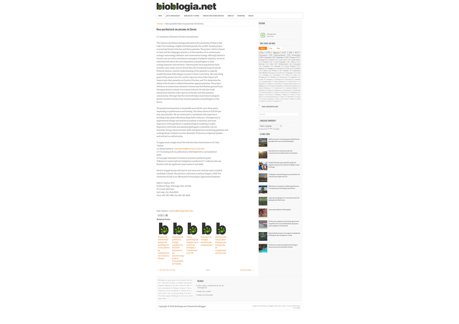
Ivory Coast (284, 99)
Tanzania (288, 79)
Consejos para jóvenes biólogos (213, 15)
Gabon (280, 73)
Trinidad (297, 79)
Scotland (297, 68)
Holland (261, 90)
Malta (298, 99)
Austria (272, 60)
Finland (266, 62)
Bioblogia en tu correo (191, 15)
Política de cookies (204, 291)
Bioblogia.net (181, 306)
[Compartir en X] (164, 215)
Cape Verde (290, 97)
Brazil (280, 68)
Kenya (264, 73)
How (270, 48)
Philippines (262, 86)
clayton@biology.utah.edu (180, 211)
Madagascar (263, 77)
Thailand (262, 84)
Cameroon (278, 88)
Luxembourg (266, 81)
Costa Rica (283, 60)
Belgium (271, 68)
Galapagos (289, 73)
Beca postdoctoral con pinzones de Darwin (176, 29)
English (251, 15)
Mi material (241, 15)
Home (160, 24)
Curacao (298, 97)
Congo (261, 79)
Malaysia (279, 79)
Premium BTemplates (294, 306)
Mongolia (278, 94)
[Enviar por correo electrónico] (159, 215)
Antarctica (296, 71)
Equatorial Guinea (292, 86)
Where (263, 48)
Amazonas (283, 77)
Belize (270, 84)
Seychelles (277, 75)
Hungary (270, 79)
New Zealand (291, 66)
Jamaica (292, 99)
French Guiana (266, 92)
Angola (261, 94)
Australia (296, 55)
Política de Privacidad (205, 295)
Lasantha (283, 306)
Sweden (280, 57)
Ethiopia (271, 99)
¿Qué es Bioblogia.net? (173, 15)
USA (262, 52)
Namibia (273, 77)
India (295, 75)
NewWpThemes (264, 306)
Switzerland (280, 55)
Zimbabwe (277, 101)
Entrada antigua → (247, 270)
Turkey (269, 90)
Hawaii (285, 71)
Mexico (275, 71)
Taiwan (282, 97)
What (278, 48)
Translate (276, 129)
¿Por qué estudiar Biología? (279, 209)
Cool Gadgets (297, 308)
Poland (261, 68)
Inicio (160, 15)
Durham (263, 99)
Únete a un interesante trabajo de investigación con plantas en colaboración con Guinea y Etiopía (164, 248)
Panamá (278, 66)
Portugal (262, 60)
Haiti (277, 99)
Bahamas (278, 90)
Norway (262, 64)
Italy (272, 64)
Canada (267, 57)
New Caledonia (280, 81)
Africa (293, 62)
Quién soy (231, 15)
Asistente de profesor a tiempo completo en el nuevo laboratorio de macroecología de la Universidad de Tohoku (178, 250)
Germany (263, 55)
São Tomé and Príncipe (271, 97)
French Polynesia (265, 88)
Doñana (278, 84)
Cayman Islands (292, 88)
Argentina (294, 77)
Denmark (296, 64)
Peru (288, 68)
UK (291, 52)
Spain (277, 52)
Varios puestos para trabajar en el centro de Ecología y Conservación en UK (192, 245)
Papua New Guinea (291, 84)
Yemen (270, 101)
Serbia (292, 94)
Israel (298, 73)
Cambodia (296, 90)
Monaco (263, 101)
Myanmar (294, 92)
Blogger (202, 306)
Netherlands (284, 64)
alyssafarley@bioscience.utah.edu (189, 149)
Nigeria (285, 94)
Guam (276, 92)
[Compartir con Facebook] (167, 215)
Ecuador (266, 66)
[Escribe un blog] (161, 215)
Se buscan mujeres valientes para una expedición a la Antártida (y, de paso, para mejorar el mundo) (283, 223)
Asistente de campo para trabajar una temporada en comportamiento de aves (220, 245)
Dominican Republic (276, 86)
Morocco (285, 92)
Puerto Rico (293, 81)
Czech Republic (280, 62)
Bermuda (287, 90)
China (265, 71)
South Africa (295, 60)
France (293, 57)
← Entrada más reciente (166, 270)
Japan (273, 73)
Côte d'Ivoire (269, 94)
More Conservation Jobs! (270, 106)
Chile (287, 75)
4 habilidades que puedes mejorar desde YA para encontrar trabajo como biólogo (283, 165)
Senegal (266, 75)
